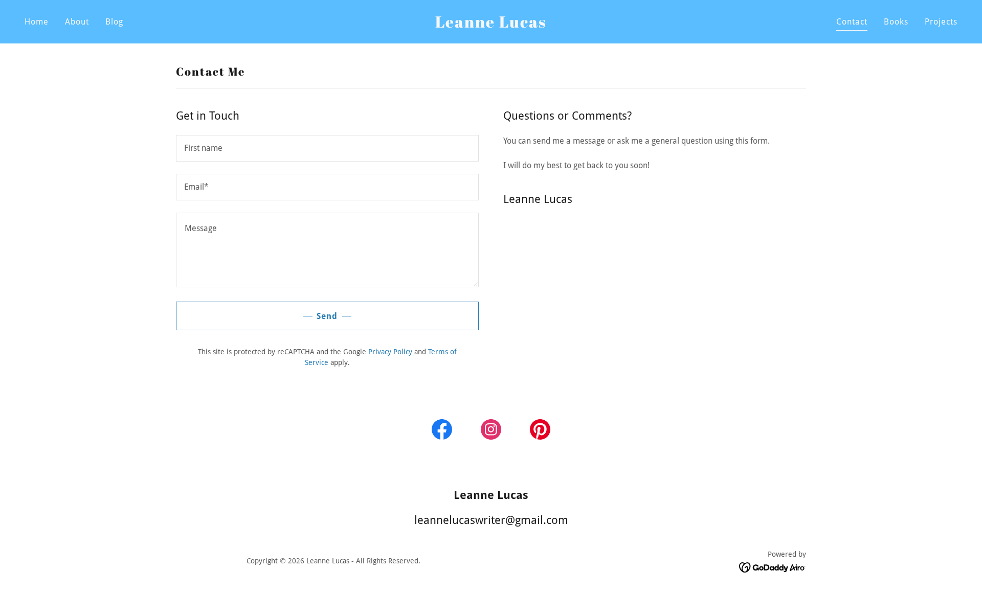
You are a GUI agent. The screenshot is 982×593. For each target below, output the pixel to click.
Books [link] (896, 22)
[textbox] (327, 148)
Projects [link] (941, 22)
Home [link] (37, 22)
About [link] (77, 22)
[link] (491, 25)
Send (327, 316)
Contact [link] (851, 22)
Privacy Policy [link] (390, 352)
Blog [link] (114, 22)
